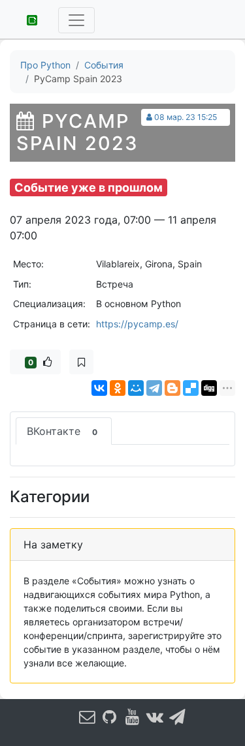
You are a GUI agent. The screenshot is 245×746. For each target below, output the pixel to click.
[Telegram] (154, 388)
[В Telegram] (177, 717)
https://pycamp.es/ (137, 323)
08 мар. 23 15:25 (185, 117)
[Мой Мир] (136, 388)
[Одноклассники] (117, 388)
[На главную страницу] (27, 19)
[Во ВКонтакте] (154, 717)
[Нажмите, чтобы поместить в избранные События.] (81, 362)
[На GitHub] (109, 717)
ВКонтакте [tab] (62, 431)
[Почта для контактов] (86, 717)
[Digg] (209, 388)
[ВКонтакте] (99, 388)
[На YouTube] (132, 717)
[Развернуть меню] (76, 20)
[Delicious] (191, 388)
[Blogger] (172, 388)
